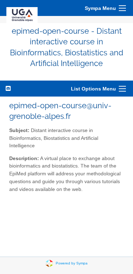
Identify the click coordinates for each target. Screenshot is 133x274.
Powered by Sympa (72, 263)
